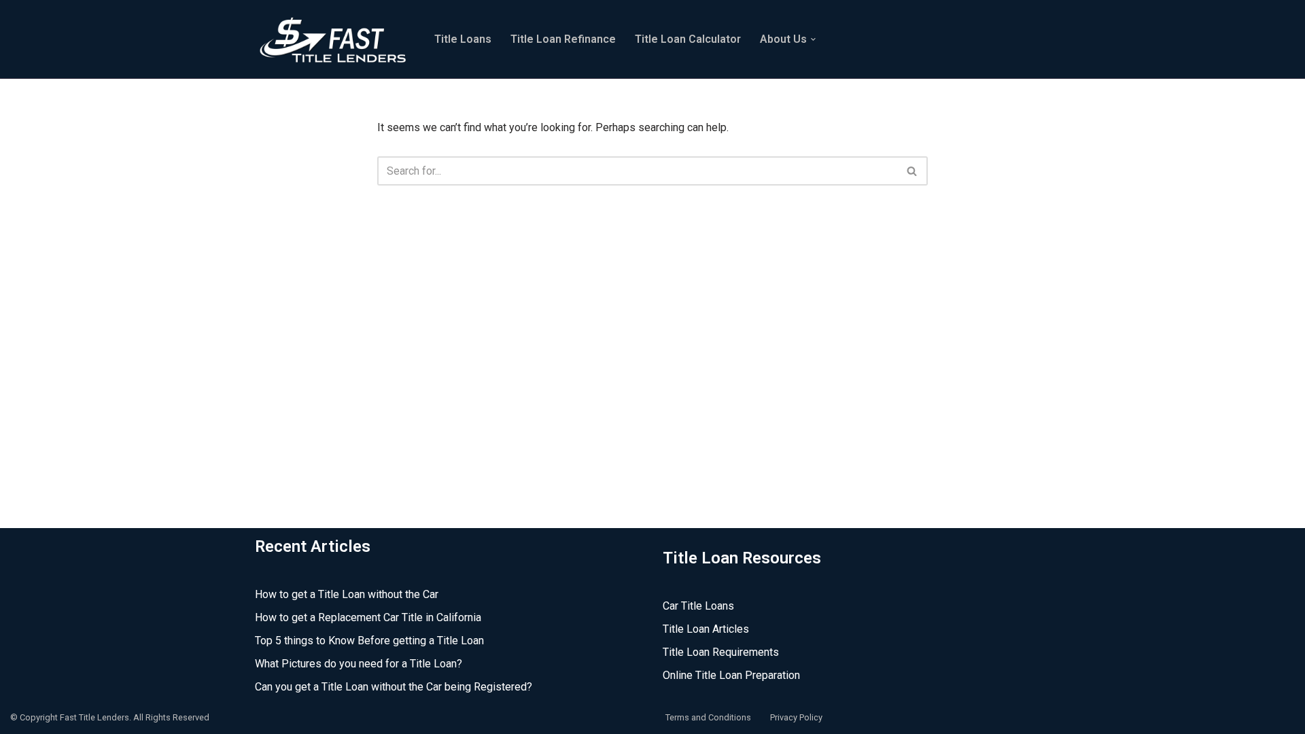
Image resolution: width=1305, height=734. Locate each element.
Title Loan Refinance (563, 39)
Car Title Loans (698, 605)
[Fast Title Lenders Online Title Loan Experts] (333, 39)
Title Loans (462, 39)
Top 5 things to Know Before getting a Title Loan (369, 640)
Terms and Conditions (708, 717)
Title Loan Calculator (688, 39)
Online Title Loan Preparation (731, 675)
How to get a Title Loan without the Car (346, 594)
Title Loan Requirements (721, 652)
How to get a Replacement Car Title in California (368, 617)
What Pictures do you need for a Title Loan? (358, 663)
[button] (813, 39)
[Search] (912, 171)
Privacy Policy (796, 717)
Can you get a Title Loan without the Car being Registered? (393, 686)
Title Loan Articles (706, 629)
